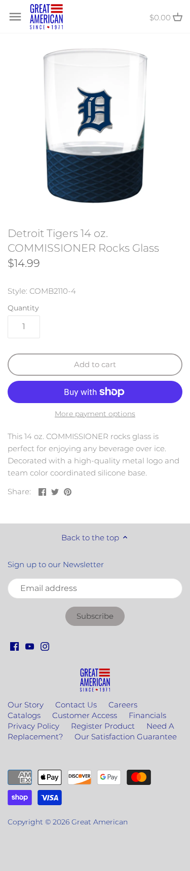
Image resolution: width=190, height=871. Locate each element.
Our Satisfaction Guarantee (125, 736)
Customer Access (84, 715)
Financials (147, 715)
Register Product (103, 726)
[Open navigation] (15, 16)
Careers (122, 704)
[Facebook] (14, 646)
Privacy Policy (33, 726)
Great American (99, 822)
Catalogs (24, 715)
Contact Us (76, 704)
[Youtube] (29, 646)
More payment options (95, 414)
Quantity (23, 308)
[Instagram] (45, 646)
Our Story (26, 704)
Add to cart (95, 364)
